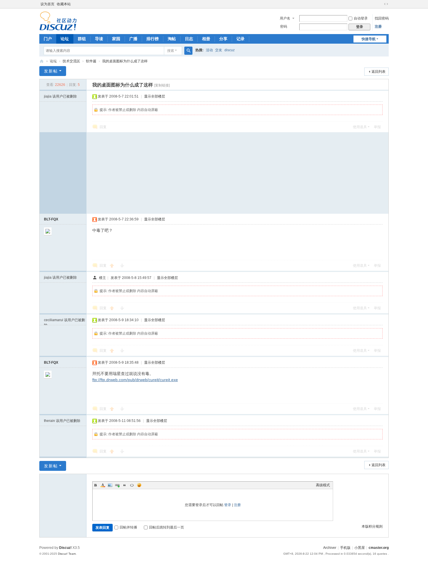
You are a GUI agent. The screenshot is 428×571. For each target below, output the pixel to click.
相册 (206, 38)
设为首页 (47, 4)
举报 (377, 127)
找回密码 (382, 18)
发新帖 (51, 71)
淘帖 (172, 38)
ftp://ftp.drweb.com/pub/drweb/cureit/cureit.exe (135, 379)
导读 (99, 38)
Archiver (329, 548)
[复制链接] (162, 85)
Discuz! (65, 548)
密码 (283, 26)
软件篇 (91, 61)
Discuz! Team (67, 553)
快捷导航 (369, 39)
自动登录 (361, 18)
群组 (82, 38)
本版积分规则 (372, 526)
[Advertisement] (237, 173)
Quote (125, 485)
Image (110, 485)
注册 (378, 26)
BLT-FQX (51, 219)
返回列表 (378, 72)
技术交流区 (71, 61)
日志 (189, 38)
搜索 (170, 51)
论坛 (65, 38)
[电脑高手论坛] (58, 21)
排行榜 (152, 38)
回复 (103, 127)
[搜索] (188, 51)
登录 (227, 505)
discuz (229, 50)
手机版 (345, 548)
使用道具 (360, 127)
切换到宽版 (386, 4)
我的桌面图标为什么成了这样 (125, 61)
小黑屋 (359, 548)
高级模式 (323, 485)
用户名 (285, 18)
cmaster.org (379, 548)
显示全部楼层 (154, 96)
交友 (218, 50)
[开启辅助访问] (380, 4)
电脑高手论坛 (41, 61)
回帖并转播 (128, 527)
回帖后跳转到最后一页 (166, 527)
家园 (116, 38)
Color (103, 485)
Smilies (139, 485)
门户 (48, 38)
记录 (240, 38)
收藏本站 (64, 4)
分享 (223, 38)
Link (117, 485)
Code (132, 485)
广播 (133, 38)
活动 (209, 50)
